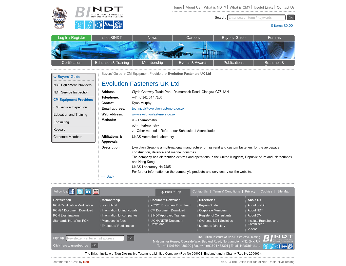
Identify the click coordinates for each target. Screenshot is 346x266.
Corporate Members (67, 137)
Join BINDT (110, 205)
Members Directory (212, 226)
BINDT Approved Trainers (168, 215)
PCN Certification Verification (73, 205)
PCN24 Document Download (73, 210)
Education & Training (112, 63)
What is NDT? (215, 7)
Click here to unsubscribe (70, 245)
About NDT (255, 210)
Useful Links (263, 7)
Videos (252, 229)
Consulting (61, 122)
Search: (220, 17)
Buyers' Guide (233, 38)
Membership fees (114, 221)
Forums (274, 38)
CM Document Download (167, 210)
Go (291, 17)
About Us (193, 7)
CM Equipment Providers (73, 100)
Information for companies (120, 215)
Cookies (266, 191)
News (152, 38)
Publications (234, 63)
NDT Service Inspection (70, 92)
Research (60, 129)
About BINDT (257, 205)
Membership (152, 63)
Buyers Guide (208, 205)
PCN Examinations (66, 215)
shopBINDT (112, 38)
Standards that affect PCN (71, 221)
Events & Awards (193, 63)
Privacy (250, 191)
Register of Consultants (215, 215)
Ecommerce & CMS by (70, 262)
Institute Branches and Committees (263, 222)
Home (177, 7)
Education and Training (70, 114)
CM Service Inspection (70, 107)
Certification (71, 63)
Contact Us (286, 7)
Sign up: (59, 238)
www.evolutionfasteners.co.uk (154, 114)
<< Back (108, 176)
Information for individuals (119, 210)
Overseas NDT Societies (216, 221)
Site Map (283, 191)
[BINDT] (87, 17)
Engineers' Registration (118, 226)
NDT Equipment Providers (72, 85)
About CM (254, 215)
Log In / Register (71, 38)
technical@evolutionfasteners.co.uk (158, 108)
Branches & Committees (274, 63)
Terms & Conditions (226, 191)
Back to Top (173, 192)
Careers (193, 38)
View (265, 26)
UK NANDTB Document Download (166, 222)
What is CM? (240, 7)
